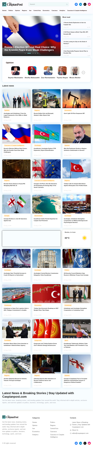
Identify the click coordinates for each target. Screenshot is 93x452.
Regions (24, 10)
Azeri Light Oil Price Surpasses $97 (74, 113)
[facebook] (76, 4)
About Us (75, 430)
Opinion (17, 10)
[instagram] (89, 4)
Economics (46, 10)
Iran (30, 10)
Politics (11, 10)
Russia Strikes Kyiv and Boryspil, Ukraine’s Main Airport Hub (44, 114)
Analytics (62, 10)
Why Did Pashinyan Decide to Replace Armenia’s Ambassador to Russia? (75, 149)
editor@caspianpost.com (80, 433)
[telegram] (80, 4)
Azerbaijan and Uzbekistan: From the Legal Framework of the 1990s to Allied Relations (15, 115)
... (83, 72)
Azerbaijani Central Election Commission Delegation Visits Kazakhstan (46, 274)
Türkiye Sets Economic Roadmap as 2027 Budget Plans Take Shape (46, 309)
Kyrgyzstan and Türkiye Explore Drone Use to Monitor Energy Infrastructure (45, 344)
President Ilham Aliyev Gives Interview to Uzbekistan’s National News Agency (16, 344)
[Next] (57, 36)
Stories (4, 10)
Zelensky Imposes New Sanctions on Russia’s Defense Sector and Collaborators (45, 380)
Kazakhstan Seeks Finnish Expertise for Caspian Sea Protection (46, 219)
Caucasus (55, 10)
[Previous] (6, 36)
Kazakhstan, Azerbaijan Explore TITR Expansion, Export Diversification (45, 149)
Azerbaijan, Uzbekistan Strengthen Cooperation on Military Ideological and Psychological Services (75, 220)
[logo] (12, 4)
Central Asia (37, 10)
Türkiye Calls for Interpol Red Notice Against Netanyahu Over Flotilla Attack (75, 184)
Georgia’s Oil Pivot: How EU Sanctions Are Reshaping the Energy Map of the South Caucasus (45, 185)
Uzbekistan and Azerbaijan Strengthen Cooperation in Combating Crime (75, 309)
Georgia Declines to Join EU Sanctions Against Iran (15, 219)
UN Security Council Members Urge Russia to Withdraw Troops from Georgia (76, 274)
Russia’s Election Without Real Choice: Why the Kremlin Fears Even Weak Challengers (15, 150)
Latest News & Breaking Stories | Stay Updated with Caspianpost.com (81, 424)
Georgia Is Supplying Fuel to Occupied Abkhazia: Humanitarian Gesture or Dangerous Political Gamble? (75, 380)
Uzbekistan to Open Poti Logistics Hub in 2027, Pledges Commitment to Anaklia (16, 309)
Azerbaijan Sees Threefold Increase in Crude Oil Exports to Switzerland (15, 274)
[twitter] (84, 4)
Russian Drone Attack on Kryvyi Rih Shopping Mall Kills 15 (14, 184)
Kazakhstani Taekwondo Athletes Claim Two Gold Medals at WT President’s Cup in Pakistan (76, 345)
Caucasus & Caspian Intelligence (77, 10)
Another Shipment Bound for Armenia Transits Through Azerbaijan (15, 379)
